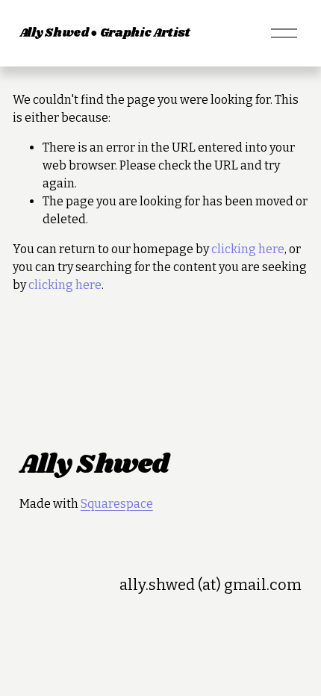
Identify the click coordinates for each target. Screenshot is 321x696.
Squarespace (117, 504)
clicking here (247, 249)
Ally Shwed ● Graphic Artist (104, 33)
